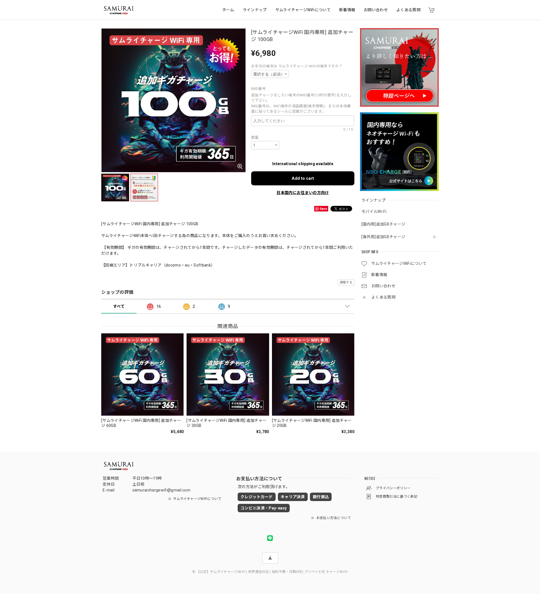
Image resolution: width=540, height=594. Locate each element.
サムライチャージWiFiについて (303, 10)
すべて (119, 306)
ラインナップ (255, 10)
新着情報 (347, 10)
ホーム (228, 10)
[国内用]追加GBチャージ (383, 224)
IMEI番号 (260, 89)
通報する (346, 282)
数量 (255, 137)
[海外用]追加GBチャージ (383, 237)
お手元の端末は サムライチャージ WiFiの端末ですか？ (297, 66)
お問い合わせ (376, 10)
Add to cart (303, 178)
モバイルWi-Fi (373, 211)
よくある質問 (408, 10)
